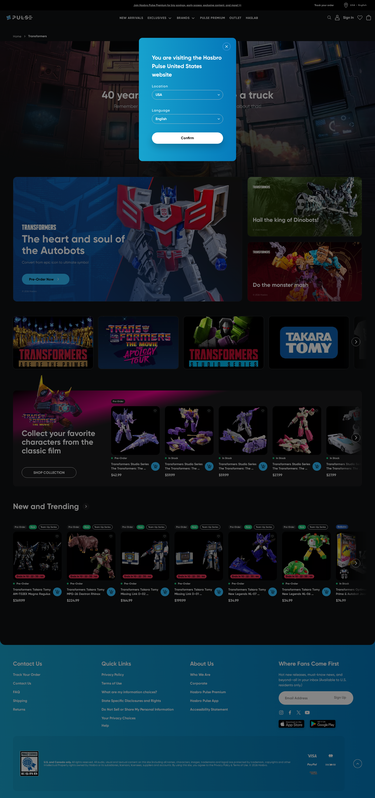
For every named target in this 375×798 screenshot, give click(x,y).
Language (161, 110)
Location (160, 86)
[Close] (226, 46)
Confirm (187, 138)
